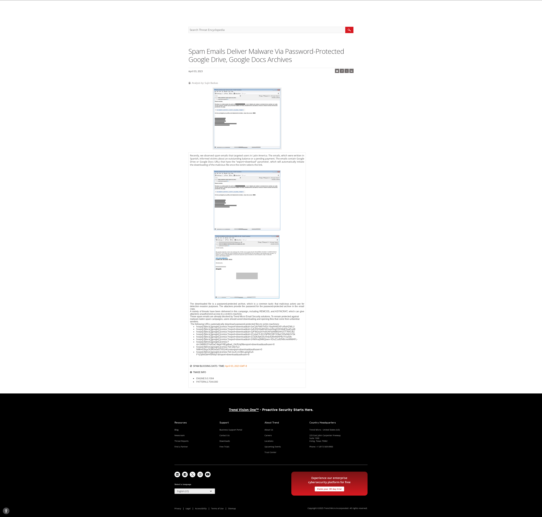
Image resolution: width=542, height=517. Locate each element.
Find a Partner (181, 446)
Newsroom (179, 435)
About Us (269, 429)
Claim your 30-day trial (328, 488)
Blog (176, 429)
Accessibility (201, 508)
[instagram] (200, 474)
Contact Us (224, 435)
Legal (188, 508)
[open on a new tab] (192, 474)
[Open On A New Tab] (347, 71)
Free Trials (224, 446)
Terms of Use (217, 508)
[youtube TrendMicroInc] (208, 474)
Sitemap (232, 508)
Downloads (224, 441)
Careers (268, 435)
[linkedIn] (351, 71)
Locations (269, 441)
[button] (194, 491)
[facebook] (342, 71)
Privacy (177, 508)
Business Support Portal (230, 429)
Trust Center (270, 452)
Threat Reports (181, 441)
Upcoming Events (273, 446)
